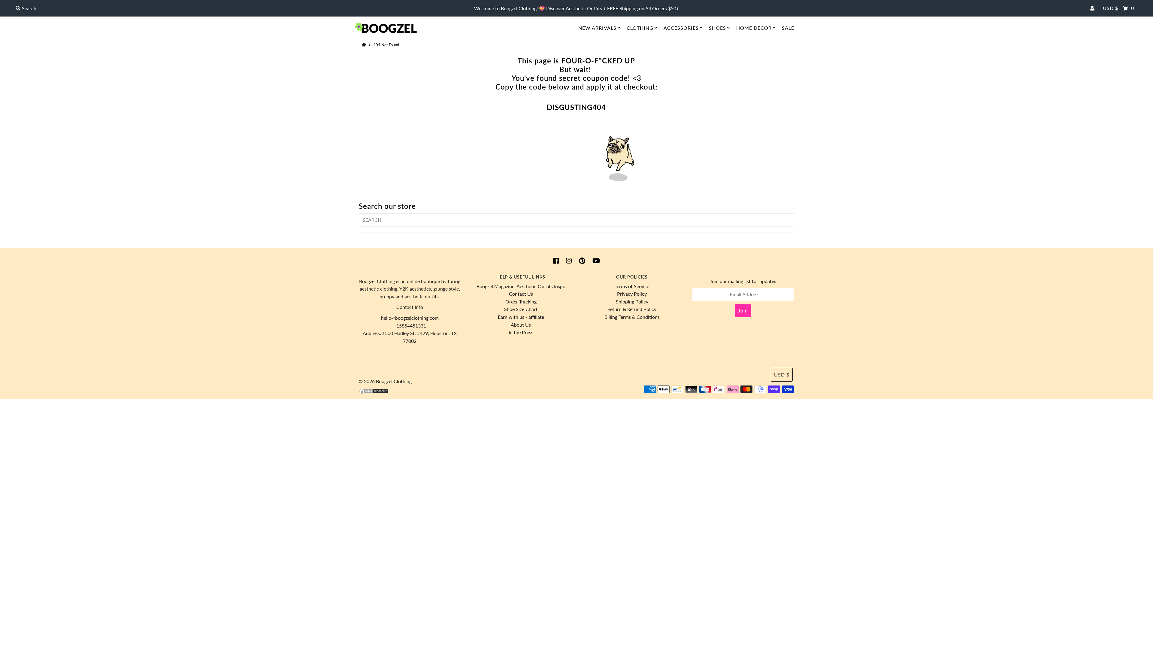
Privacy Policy (632, 294)
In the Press (521, 332)
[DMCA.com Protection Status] (374, 392)
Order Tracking (521, 301)
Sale (788, 28)
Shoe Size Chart (520, 309)
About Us (521, 325)
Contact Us (521, 294)
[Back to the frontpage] (365, 44)
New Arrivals (597, 28)
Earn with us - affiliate (521, 317)
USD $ (1110, 8)
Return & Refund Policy (631, 309)
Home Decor (754, 28)
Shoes (717, 28)
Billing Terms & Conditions (632, 317)
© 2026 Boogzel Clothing (385, 381)
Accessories (681, 28)
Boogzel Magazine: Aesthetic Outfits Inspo (521, 286)
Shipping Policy (632, 301)
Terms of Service (632, 286)
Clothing (640, 28)
